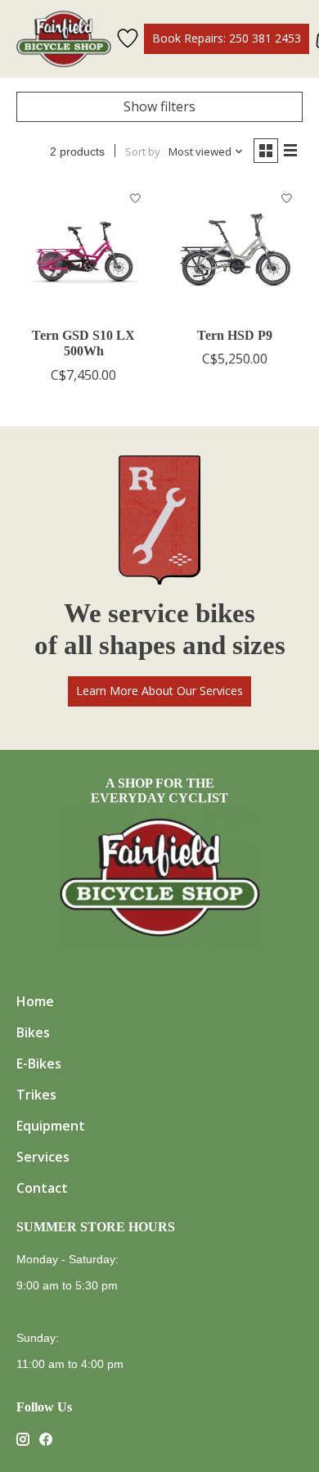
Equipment (50, 1126)
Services (43, 1157)
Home (35, 1001)
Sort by (142, 151)
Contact (42, 1188)
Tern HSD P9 (234, 335)
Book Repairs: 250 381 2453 (226, 38)
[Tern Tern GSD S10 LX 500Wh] (83, 250)
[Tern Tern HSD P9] (235, 250)
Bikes (33, 1032)
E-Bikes (38, 1063)
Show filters (159, 106)
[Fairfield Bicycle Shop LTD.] (63, 39)
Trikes (36, 1095)
